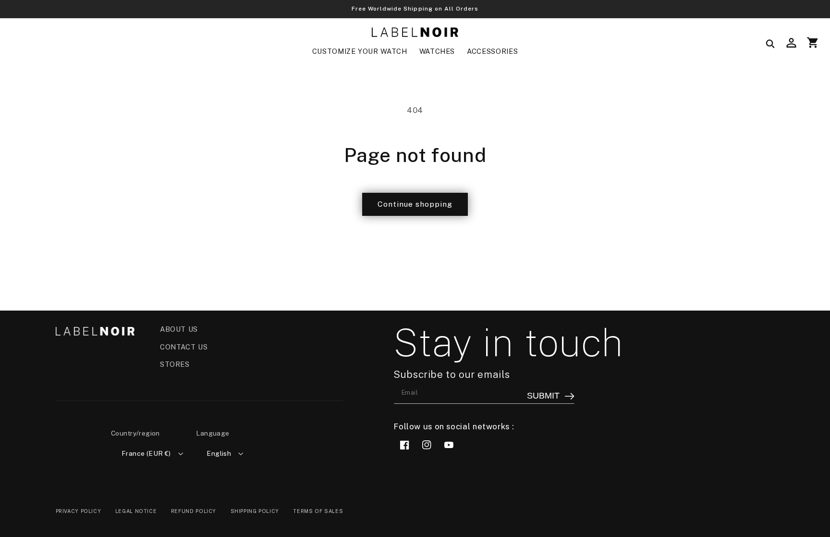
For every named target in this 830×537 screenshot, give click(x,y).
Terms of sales (318, 511)
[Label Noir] (415, 32)
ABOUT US (179, 329)
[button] (359, 51)
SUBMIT (543, 395)
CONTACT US (184, 347)
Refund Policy (193, 511)
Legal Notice (136, 511)
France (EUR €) (146, 453)
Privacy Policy (78, 511)
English (219, 453)
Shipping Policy (255, 511)
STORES (175, 364)
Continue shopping (415, 204)
